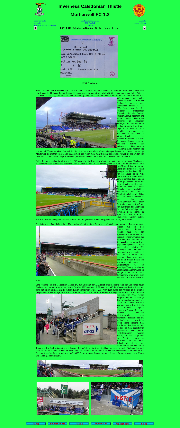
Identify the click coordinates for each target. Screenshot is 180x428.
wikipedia (37, 23)
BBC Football (90, 23)
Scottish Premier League (90, 21)
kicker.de (90, 25)
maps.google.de (40, 21)
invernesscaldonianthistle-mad (45, 25)
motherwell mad (140, 23)
